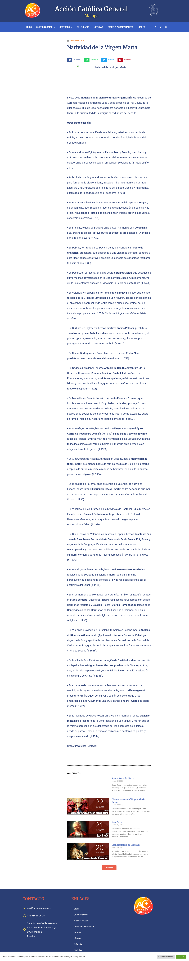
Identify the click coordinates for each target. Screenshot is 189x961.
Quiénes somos (44, 27)
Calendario (83, 27)
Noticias (98, 27)
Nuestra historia (81, 920)
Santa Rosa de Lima (123, 778)
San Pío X (117, 822)
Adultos (77, 932)
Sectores (65, 27)
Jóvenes (77, 938)
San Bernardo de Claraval (126, 844)
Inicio (29, 27)
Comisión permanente (84, 926)
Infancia (78, 944)
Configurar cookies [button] (166, 956)
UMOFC (141, 27)
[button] (75, 60)
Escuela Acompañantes (120, 27)
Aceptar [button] (181, 956)
